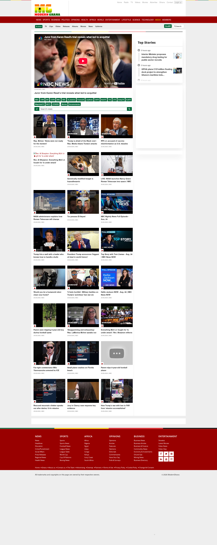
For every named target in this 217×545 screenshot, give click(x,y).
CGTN (52, 100)
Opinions (112, 440)
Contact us (61, 467)
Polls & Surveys (114, 460)
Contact (170, 2)
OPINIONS (75, 19)
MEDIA (158, 19)
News (91, 26)
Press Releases (40, 454)
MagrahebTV (39, 104)
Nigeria (87, 443)
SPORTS (46, 19)
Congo (86, 452)
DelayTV (121, 100)
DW (47, 100)
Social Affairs (39, 452)
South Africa (88, 460)
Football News (65, 446)
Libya (86, 449)
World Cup (64, 454)
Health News (40, 460)
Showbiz (161, 440)
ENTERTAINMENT (112, 19)
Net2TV (103, 100)
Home (119, 2)
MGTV (48, 104)
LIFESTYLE (126, 19)
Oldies (58, 26)
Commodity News (140, 449)
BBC (37, 100)
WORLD (100, 19)
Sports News (64, 443)
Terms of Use (108, 467)
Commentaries (114, 454)
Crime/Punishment (42, 449)
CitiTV (97, 100)
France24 (80, 100)
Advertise (153, 2)
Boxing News (64, 460)
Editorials (112, 452)
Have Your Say (114, 457)
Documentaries (74, 104)
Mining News (139, 457)
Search (178, 26)
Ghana (162, 2)
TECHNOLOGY (148, 19)
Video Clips (162, 449)
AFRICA (92, 19)
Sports (62, 440)
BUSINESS (55, 19)
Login (177, 2)
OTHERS (55, 104)
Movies (145, 2)
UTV (114, 100)
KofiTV (128, 100)
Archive (39, 26)
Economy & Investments (143, 452)
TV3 (109, 100)
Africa (86, 440)
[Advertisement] (107, 538)
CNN (42, 100)
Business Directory (141, 460)
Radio (126, 2)
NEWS (38, 19)
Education (39, 446)
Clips (51, 26)
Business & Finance (141, 446)
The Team (71, 467)
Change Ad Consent (146, 467)
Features (112, 446)
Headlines (38, 443)
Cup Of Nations (65, 457)
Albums (75, 26)
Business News (139, 440)
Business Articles (140, 443)
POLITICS (66, 19)
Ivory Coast (88, 457)
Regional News (40, 457)
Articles (112, 443)
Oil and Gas (138, 454)
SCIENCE (136, 19)
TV (132, 2)
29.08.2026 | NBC (39, 146)
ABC (64, 100)
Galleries (98, 26)
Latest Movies (163, 443)
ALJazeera (71, 100)
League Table (64, 452)
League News (65, 449)
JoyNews (89, 100)
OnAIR (168, 26)
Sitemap (90, 467)
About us (51, 467)
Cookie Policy (132, 467)
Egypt (86, 446)
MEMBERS (166, 19)
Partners (98, 467)
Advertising (80, 467)
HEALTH (84, 19)
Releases (66, 26)
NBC (58, 100)
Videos (137, 2)
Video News (162, 446)
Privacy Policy (120, 467)
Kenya (86, 454)
